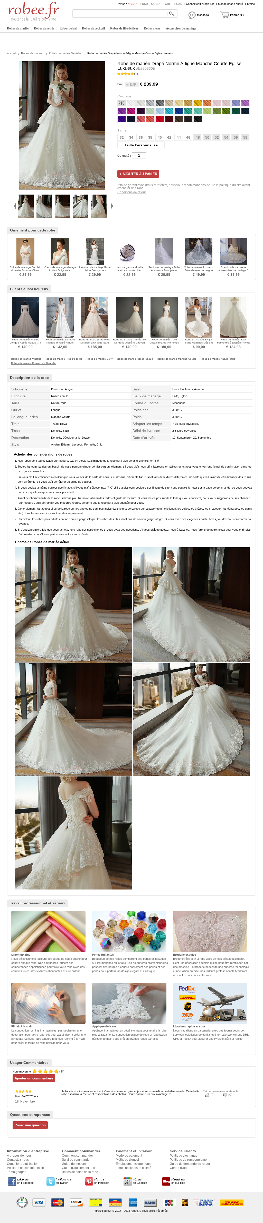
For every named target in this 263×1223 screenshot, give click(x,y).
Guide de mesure (74, 1164)
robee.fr (135, 1210)
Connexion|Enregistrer (200, 3)
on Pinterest (101, 1180)
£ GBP (155, 3)
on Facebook (25, 1180)
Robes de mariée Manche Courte (176, 359)
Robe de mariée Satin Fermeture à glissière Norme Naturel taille (233, 342)
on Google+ (140, 1180)
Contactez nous (18, 1159)
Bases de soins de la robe (80, 1172)
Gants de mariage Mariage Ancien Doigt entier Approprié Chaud (60, 270)
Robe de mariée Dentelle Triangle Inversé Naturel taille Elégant (60, 342)
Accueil (11, 53)
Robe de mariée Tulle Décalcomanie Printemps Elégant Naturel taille (164, 342)
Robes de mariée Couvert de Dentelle (33, 363)
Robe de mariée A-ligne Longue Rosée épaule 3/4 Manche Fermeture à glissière (25, 344)
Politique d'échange (184, 1155)
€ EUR (132, 3)
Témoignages (16, 1172)
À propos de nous (19, 1155)
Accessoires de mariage (181, 28)
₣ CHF (167, 3)
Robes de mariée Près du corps (63, 359)
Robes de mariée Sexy (99, 359)
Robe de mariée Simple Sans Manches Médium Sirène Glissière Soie (199, 342)
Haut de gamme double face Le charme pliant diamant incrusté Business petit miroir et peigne (129, 272)
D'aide (251, 3)
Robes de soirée (44, 28)
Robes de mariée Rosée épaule (135, 359)
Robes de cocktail (93, 28)
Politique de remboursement (189, 1159)
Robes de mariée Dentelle (65, 53)
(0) (212, 1095)
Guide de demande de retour (190, 1164)
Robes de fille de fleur (124, 28)
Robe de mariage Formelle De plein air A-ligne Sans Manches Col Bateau (94, 342)
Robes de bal (68, 28)
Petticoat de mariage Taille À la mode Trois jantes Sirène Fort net (164, 270)
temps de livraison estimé (133, 1168)
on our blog (178, 1180)
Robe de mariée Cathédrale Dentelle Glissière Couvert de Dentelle (129, 342)
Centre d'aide (179, 1168)
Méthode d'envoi (127, 1159)
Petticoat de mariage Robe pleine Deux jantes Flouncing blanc (95, 270)
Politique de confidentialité (25, 1168)
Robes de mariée (18, 28)
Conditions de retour (131, 192)
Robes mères (152, 28)
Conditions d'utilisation (23, 1164)
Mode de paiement (129, 1155)
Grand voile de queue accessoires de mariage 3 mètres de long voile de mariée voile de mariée (233, 272)
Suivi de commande (76, 1159)
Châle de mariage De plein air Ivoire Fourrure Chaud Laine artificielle (25, 270)
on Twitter (63, 1180)
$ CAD (178, 3)
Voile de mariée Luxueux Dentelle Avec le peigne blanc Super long (198, 270)
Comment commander (77, 1155)
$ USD (144, 3)
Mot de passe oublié (230, 3)
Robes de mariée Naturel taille (217, 359)
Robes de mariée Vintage (26, 359)
